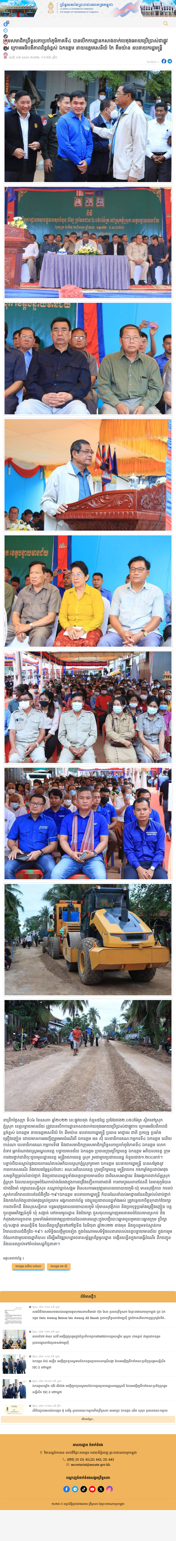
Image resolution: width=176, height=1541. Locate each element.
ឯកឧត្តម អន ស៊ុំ (59, 1266)
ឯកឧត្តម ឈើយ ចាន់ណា (28, 1266)
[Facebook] (5, 24)
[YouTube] (5, 42)
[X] (101, 1489)
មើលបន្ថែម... (88, 1419)
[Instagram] (5, 54)
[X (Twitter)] (5, 48)
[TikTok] (5, 36)
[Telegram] (5, 30)
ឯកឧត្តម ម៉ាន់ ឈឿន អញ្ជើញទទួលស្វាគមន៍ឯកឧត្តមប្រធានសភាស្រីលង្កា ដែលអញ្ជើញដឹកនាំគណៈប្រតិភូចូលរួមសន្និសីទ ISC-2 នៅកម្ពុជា (98, 1364)
